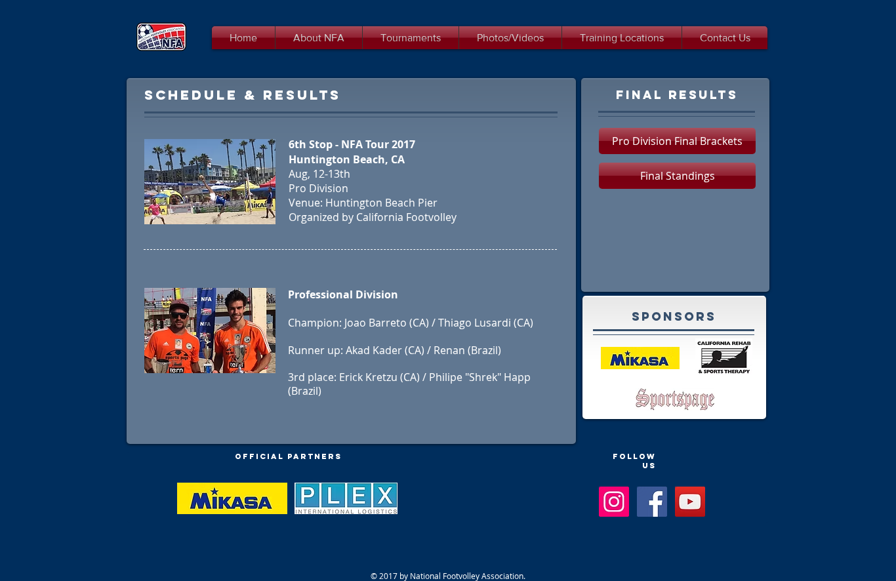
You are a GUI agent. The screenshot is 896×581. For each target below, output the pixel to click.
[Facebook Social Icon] (652, 502)
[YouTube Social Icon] (690, 502)
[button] (677, 141)
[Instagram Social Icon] (614, 502)
